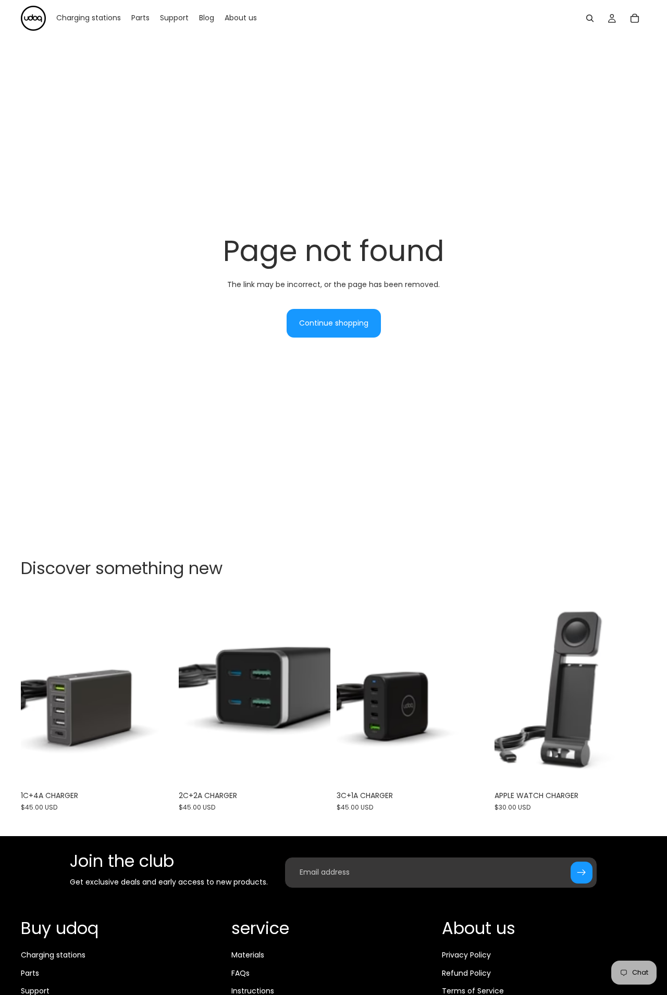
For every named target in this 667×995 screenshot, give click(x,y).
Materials (247, 955)
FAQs (240, 973)
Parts (30, 973)
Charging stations (53, 955)
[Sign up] (581, 873)
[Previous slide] (510, 690)
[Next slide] (630, 690)
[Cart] (634, 18)
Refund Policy (466, 973)
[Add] (156, 770)
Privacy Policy (466, 955)
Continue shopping (333, 323)
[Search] (589, 18)
